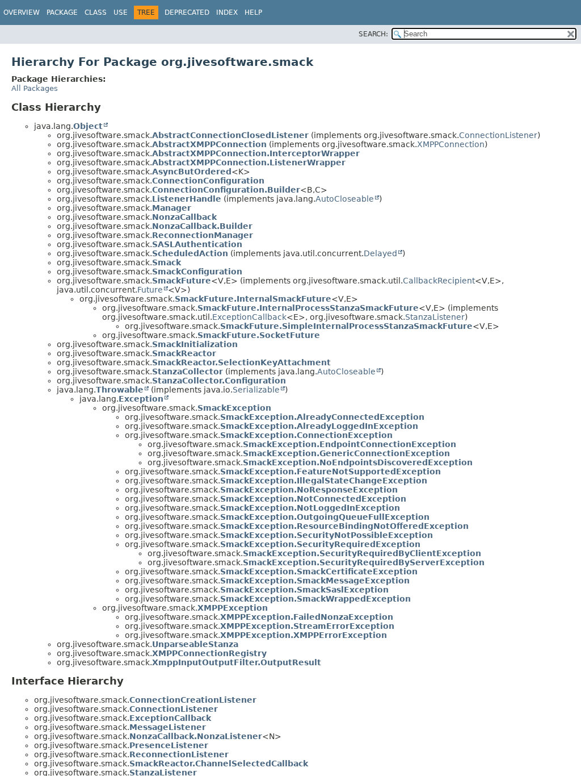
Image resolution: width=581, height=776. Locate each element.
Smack (166, 262)
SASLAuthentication (197, 244)
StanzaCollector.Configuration (219, 380)
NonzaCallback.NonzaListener (195, 736)
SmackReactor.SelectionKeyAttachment (241, 362)
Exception (141, 398)
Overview (21, 12)
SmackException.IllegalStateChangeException (323, 480)
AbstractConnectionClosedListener (230, 135)
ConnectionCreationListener (192, 699)
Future (150, 289)
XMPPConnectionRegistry (209, 653)
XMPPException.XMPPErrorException (303, 635)
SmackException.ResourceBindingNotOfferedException (344, 526)
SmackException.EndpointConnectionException (349, 444)
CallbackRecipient (439, 280)
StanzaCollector (187, 371)
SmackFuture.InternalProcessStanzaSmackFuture (308, 307)
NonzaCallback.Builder (202, 226)
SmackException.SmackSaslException (304, 589)
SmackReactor (184, 353)
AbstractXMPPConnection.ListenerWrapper (249, 162)
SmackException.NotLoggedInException (310, 507)
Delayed (380, 253)
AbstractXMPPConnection (209, 144)
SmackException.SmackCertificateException (319, 571)
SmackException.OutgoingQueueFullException (325, 516)
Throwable (120, 389)
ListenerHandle (186, 198)
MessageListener (167, 727)
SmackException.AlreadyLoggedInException (319, 426)
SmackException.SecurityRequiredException (320, 544)
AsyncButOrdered (191, 171)
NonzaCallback (184, 217)
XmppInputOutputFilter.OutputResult (236, 662)
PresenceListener (168, 745)
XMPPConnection (451, 144)
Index (227, 12)
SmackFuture (181, 280)
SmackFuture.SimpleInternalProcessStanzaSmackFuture (346, 326)
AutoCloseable (344, 198)
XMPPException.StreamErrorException (307, 626)
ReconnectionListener (179, 754)
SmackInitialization (195, 344)
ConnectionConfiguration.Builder (226, 189)
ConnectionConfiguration (208, 180)
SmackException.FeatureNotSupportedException (330, 471)
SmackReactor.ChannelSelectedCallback (218, 763)
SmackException (234, 407)
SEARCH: (373, 34)
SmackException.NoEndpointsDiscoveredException (358, 462)
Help (253, 12)
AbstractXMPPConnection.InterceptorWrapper (256, 153)
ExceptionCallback (249, 317)
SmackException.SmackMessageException (315, 580)
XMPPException (232, 607)
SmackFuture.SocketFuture (258, 335)
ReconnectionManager (202, 235)
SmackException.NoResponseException (309, 489)
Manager (171, 207)
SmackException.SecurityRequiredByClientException (362, 553)
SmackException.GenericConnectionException (346, 453)
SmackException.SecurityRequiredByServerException (364, 562)
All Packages (34, 88)
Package (62, 12)
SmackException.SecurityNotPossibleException (326, 535)
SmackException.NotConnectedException (313, 498)
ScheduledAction (190, 253)
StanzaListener (435, 317)
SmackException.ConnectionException (306, 435)
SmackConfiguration (197, 271)
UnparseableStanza (195, 644)
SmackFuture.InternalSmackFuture (253, 298)
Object (88, 126)
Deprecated (187, 12)
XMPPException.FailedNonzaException (306, 616)
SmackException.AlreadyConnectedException (322, 417)
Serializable (256, 389)
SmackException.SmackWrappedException (315, 598)
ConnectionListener (498, 135)
